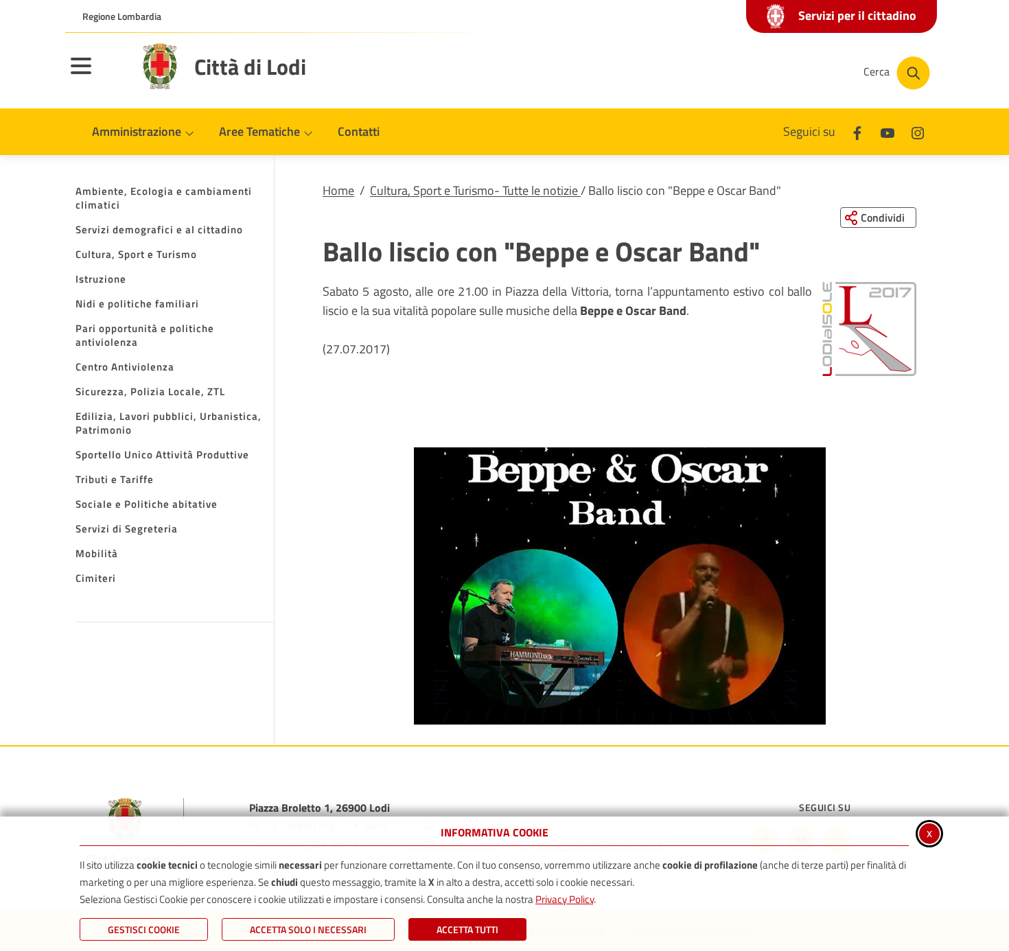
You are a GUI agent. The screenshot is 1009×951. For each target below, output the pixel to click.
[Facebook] (857, 131)
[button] (869, 329)
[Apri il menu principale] (98, 74)
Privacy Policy (564, 899)
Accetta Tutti (467, 929)
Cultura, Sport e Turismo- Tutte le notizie (475, 190)
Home (338, 190)
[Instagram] (917, 131)
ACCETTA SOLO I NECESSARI (308, 929)
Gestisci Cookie (144, 929)
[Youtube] (887, 131)
